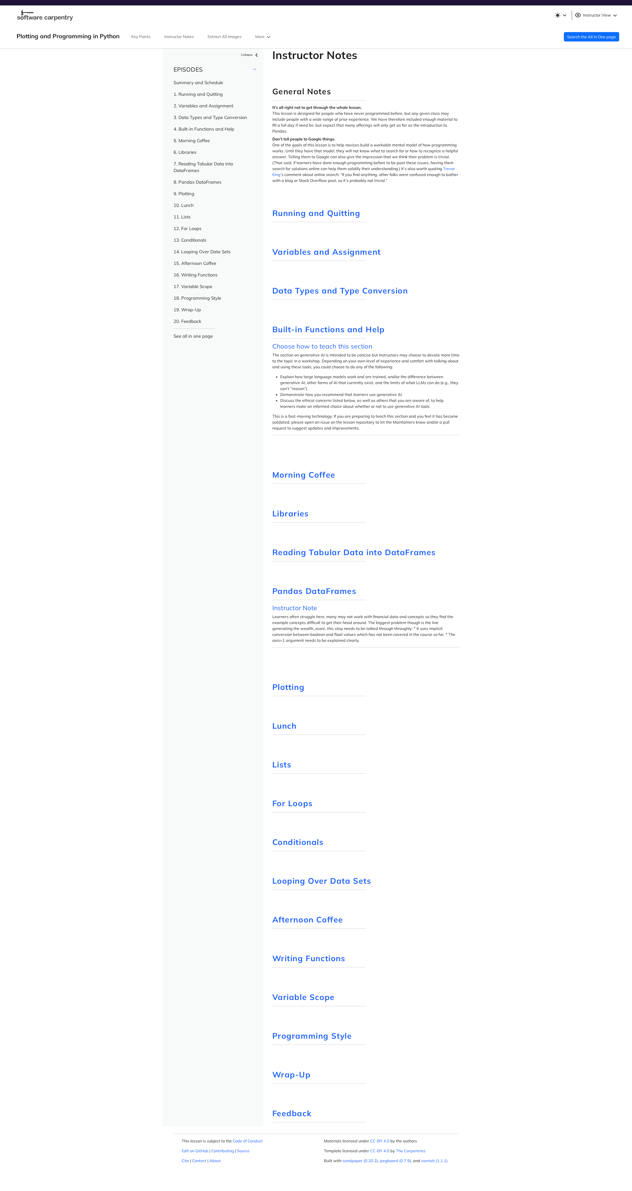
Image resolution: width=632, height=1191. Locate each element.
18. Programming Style (197, 298)
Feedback (292, 1113)
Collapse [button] (247, 55)
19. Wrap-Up (187, 309)
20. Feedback (187, 321)
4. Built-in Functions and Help (204, 129)
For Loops (292, 803)
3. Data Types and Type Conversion (210, 117)
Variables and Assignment (326, 252)
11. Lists (182, 217)
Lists (282, 764)
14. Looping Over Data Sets (202, 251)
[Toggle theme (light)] (560, 15)
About (215, 1160)
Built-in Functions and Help (328, 329)
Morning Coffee (304, 475)
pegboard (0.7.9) (395, 1160)
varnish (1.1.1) (434, 1160)
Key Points (141, 36)
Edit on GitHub (195, 1150)
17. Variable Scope (193, 286)
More (260, 36)
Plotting (288, 687)
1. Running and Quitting (198, 94)
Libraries (290, 513)
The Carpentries (411, 1150)
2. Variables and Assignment (203, 106)
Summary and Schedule (198, 82)
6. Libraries (185, 152)
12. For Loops (187, 228)
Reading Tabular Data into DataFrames (354, 552)
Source (243, 1150)
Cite (185, 1160)
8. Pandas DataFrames (197, 182)
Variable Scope (303, 997)
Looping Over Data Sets (321, 881)
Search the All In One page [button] (591, 36)
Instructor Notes (179, 36)
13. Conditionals (190, 240)
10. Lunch (184, 205)
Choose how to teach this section (322, 346)
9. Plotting (184, 193)
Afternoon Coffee (307, 919)
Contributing (222, 1150)
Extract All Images (224, 36)
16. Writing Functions (195, 275)
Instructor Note (294, 608)
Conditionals (298, 842)
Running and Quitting (316, 213)
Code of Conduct (248, 1140)
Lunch (284, 726)
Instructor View (597, 15)
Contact (199, 1160)
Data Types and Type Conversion (340, 290)
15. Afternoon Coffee (195, 263)
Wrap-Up (291, 1074)
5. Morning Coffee (192, 140)
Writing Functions (308, 958)
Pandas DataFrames (314, 591)
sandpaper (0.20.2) (360, 1160)
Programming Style (312, 1036)
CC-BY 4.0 (379, 1140)
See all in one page (193, 336)
